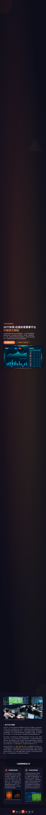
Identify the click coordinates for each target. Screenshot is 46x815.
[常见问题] (29, 812)
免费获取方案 (10, 342)
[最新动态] (32, 812)
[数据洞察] (20, 812)
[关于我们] (16, 812)
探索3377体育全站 (23, 342)
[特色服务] (26, 812)
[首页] (13, 811)
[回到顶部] (23, 811)
